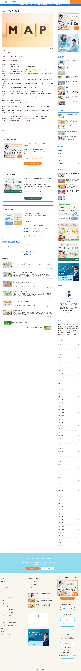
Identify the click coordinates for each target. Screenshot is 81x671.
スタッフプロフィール (8, 597)
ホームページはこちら (67, 660)
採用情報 (3, 600)
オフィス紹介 (6, 594)
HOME (2, 578)
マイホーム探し (7, 606)
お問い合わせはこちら (47, 568)
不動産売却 (33, 587)
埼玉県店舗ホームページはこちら (67, 644)
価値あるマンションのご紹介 (68, 628)
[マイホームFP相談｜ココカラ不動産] (13, 185)
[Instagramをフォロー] (30, 254)
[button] (47, 247)
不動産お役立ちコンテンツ (34, 578)
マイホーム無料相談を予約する (32, 163)
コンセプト (6, 584)
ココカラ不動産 (68, 298)
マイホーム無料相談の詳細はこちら (32, 158)
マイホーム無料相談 (8, 609)
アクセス (5, 591)
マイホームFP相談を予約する (33, 198)
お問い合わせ (4, 631)
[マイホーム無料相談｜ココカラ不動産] (13, 150)
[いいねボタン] (3, 130)
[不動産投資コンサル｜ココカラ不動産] (68, 272)
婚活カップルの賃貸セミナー (10, 622)
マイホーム (5, 241)
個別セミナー (4, 628)
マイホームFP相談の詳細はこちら (33, 193)
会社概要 (5, 587)
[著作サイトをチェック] (25, 254)
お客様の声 (33, 591)
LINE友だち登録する (32, 235)
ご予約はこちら (32, 568)
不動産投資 (33, 584)
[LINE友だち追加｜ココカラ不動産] (13, 219)
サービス (3, 603)
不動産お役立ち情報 (68, 623)
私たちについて (5, 581)
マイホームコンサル (8, 612)
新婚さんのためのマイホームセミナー (12, 619)
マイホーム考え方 (12, 241)
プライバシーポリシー (6, 634)
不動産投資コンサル (8, 625)
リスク (18, 241)
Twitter (67, 619)
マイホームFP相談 (7, 616)
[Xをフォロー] (28, 254)
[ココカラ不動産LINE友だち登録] (68, 211)
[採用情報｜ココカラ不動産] (68, 41)
